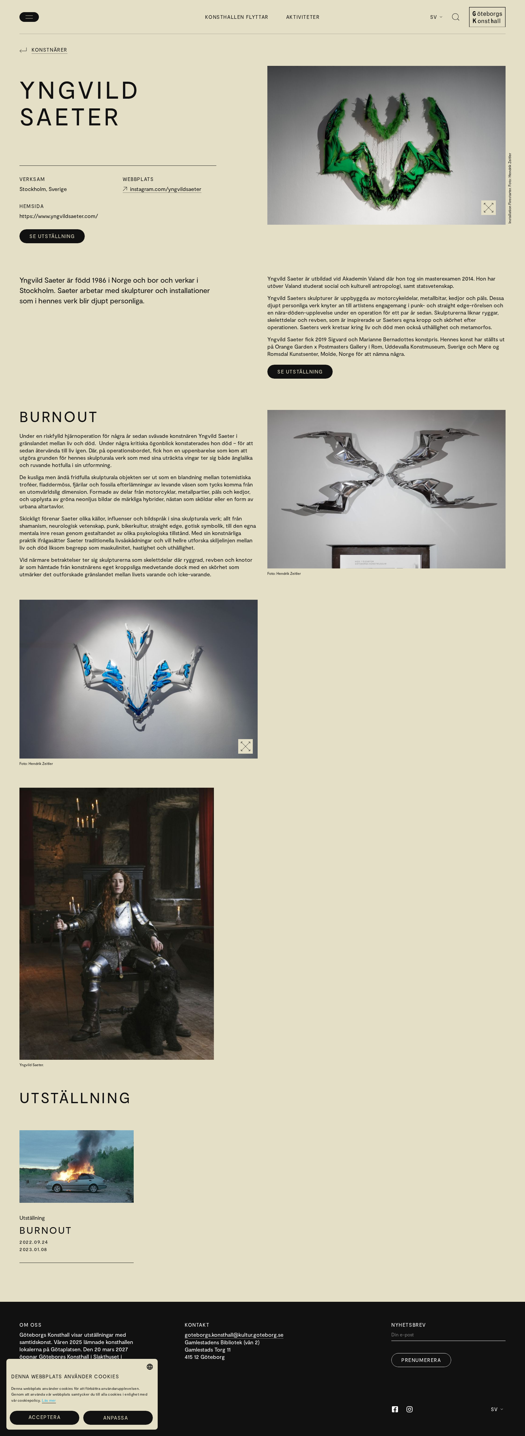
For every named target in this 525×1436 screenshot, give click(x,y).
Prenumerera (421, 1360)
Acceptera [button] (44, 1417)
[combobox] (150, 1367)
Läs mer (49, 1400)
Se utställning (52, 236)
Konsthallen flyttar (236, 17)
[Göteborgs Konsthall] (487, 17)
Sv (433, 17)
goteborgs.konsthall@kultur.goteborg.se (234, 1334)
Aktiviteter (303, 17)
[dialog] (82, 1394)
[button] (118, 1418)
